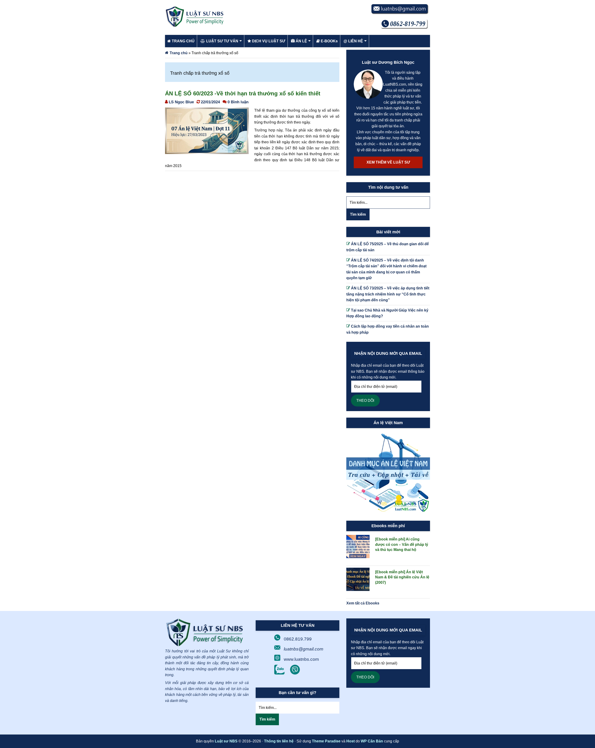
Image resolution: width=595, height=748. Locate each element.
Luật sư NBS (226, 741)
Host (350, 741)
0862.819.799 (298, 639)
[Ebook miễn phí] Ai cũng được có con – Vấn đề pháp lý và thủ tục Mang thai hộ (401, 544)
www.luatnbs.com (301, 659)
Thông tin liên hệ (279, 741)
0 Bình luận (238, 102)
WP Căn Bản (372, 741)
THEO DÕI (365, 401)
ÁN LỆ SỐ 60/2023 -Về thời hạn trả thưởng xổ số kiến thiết (242, 93)
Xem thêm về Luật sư (388, 162)
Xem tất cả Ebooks (362, 603)
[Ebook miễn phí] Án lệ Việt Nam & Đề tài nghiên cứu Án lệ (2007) (402, 577)
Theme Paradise (326, 741)
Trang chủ (179, 53)
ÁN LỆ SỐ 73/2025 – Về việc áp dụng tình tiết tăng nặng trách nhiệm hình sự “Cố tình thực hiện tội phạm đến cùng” (387, 294)
